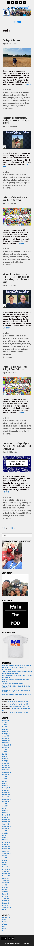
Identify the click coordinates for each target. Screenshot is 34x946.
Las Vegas (10, 346)
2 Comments (8, 357)
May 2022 (4, 835)
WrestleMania (7, 354)
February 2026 (6, 733)
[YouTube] (20, 2)
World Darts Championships (15, 352)
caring (10, 98)
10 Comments (9, 108)
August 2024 (5, 774)
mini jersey (24, 259)
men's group (10, 103)
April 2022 (4, 837)
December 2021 (6, 846)
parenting (21, 103)
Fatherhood (8, 90)
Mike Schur (20, 346)
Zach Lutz (23, 185)
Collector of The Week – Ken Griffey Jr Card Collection (15, 368)
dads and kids (22, 505)
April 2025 (4, 756)
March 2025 (5, 758)
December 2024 (6, 765)
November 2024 (6, 767)
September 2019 (6, 907)
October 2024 (5, 770)
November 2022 (6, 822)
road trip (17, 349)
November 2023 (6, 794)
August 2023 (5, 801)
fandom (5, 344)
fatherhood (6, 100)
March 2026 (5, 731)
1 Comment (8, 188)
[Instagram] (16, 2)
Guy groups (16, 100)
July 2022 (4, 831)
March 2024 (5, 785)
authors (15, 338)
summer (20, 106)
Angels (6, 251)
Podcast (7, 172)
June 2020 (5, 887)
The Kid (26, 431)
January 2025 (5, 763)
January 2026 (5, 736)
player (23, 183)
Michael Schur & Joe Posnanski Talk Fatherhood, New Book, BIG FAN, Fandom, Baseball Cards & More (16, 278)
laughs (4, 103)
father (20, 98)
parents (18, 183)
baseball (10, 95)
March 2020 (5, 894)
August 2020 (5, 882)
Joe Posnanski (26, 344)
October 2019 (5, 905)
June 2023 (5, 806)
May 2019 (4, 910)
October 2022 (5, 824)
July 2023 (4, 803)
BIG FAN (9, 341)
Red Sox (17, 262)
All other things (6, 917)
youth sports (16, 185)
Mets (21, 180)
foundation (13, 511)
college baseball (23, 177)
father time (26, 98)
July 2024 (4, 776)
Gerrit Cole (23, 511)
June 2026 (5, 724)
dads (16, 98)
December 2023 (6, 792)
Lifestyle (4, 924)
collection (21, 426)
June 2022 (4, 833)
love (15, 346)
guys (21, 100)
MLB (16, 103)
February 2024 (6, 788)
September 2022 (6, 826)
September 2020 (6, 880)
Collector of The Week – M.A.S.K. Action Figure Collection (16, 694)
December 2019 (6, 901)
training (5, 185)
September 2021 (6, 853)
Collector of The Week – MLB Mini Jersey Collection (15, 199)
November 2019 (6, 903)
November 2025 (6, 740)
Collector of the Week (15, 257)
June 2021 (4, 860)
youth (9, 185)
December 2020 (6, 873)
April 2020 (5, 892)
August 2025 (5, 747)
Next (13, 528)
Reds (21, 262)
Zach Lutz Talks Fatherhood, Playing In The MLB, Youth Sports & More (17, 121)
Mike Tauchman (17, 513)
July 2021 (4, 858)
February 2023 (6, 815)
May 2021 (4, 862)
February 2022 (6, 842)
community (25, 503)
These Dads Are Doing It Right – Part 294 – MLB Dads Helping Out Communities (17, 446)
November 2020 (6, 876)
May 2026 (4, 727)
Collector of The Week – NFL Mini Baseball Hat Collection (16, 665)
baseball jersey (18, 254)
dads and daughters (12, 505)
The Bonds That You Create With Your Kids (12, 684)
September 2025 (6, 745)
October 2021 (5, 851)
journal (5, 346)
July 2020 (4, 885)
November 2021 (6, 849)
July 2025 (4, 749)
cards (11, 426)
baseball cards (18, 423)
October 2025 (5, 743)
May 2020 (4, 889)
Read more (28, 84)
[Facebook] (8, 2)
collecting (5, 257)
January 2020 (5, 898)
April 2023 (5, 810)
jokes (25, 100)
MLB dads (28, 513)
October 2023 (5, 797)
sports (15, 106)
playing (27, 103)
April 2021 (4, 864)
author (10, 338)
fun (11, 100)
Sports (4, 931)
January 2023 (5, 817)
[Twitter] (12, 2)
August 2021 (5, 855)
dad (13, 98)
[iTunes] (24, 2)
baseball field (18, 95)
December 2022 (6, 819)
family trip (25, 341)
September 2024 (6, 772)
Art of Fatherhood (12, 92)
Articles (7, 249)
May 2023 (4, 808)
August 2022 (5, 828)
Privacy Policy (25, 943)
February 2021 (6, 869)
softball (10, 106)
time (24, 106)
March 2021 (5, 867)
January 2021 (5, 871)
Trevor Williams (19, 516)
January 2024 (5, 790)
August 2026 (5, 720)
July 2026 (4, 722)
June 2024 (5, 779)
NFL (28, 346)
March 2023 (5, 812)
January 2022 (5, 844)
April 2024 (5, 783)
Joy (28, 100)
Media (3, 926)
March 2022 (5, 840)
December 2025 (6, 738)
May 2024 (4, 781)
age (6, 92)
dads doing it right (14, 508)
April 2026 (5, 729)
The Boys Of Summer (12, 40)
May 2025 (4, 754)
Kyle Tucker (8, 513)
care (15, 503)
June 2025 (4, 752)
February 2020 (6, 896)
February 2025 (6, 761)
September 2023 (6, 799)
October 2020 (5, 878)
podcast (5, 106)
